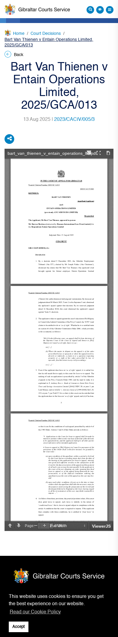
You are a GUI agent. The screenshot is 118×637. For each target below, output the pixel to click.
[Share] (9, 139)
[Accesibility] (100, 10)
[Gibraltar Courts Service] (37, 9)
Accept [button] (18, 627)
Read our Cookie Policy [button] (35, 612)
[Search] (90, 10)
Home (19, 34)
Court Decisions (46, 34)
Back (18, 55)
